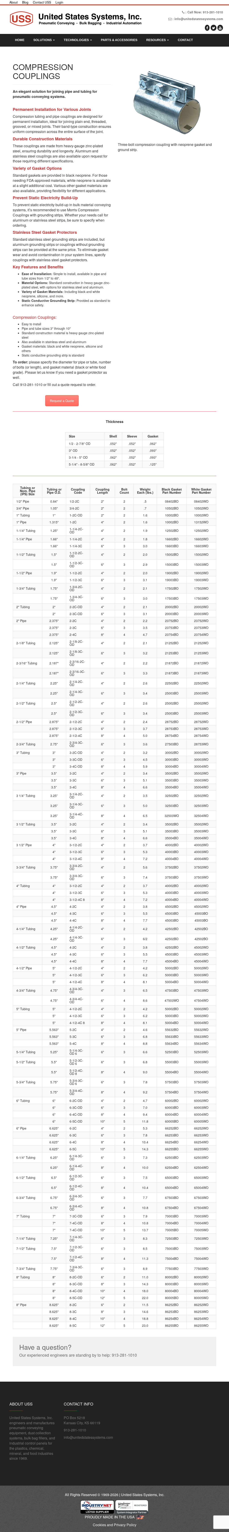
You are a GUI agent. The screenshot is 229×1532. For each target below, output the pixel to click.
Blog (25, 2)
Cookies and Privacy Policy (114, 1524)
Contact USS (42, 2)
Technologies (77, 40)
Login (59, 2)
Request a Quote (62, 400)
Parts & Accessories (119, 40)
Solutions (43, 40)
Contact (185, 40)
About (13, 2)
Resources (156, 40)
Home (19, 40)
